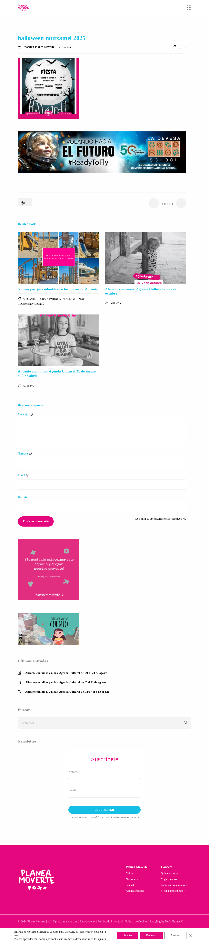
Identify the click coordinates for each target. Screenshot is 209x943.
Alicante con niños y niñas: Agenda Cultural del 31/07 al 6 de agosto (67, 691)
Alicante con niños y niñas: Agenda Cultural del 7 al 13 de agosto (65, 682)
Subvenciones (88, 921)
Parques (55, 298)
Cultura (130, 873)
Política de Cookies (136, 921)
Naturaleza (132, 879)
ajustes (102, 939)
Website (22, 497)
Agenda (115, 303)
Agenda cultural (135, 890)
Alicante (29, 298)
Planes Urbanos (73, 298)
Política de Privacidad (110, 921)
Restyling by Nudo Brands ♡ (167, 921)
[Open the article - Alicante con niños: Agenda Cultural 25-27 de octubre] (145, 258)
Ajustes (174, 935)
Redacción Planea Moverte (38, 46)
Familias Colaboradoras (174, 885)
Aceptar (127, 935)
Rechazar (151, 935)
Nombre (23, 453)
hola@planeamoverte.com (63, 921)
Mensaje (23, 414)
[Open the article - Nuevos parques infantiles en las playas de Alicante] (58, 258)
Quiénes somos (169, 873)
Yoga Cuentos (169, 879)
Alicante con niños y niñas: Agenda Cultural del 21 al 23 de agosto (66, 673)
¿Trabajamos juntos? (173, 890)
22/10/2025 (64, 46)
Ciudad (43, 298)
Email (21, 475)
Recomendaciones (31, 303)
